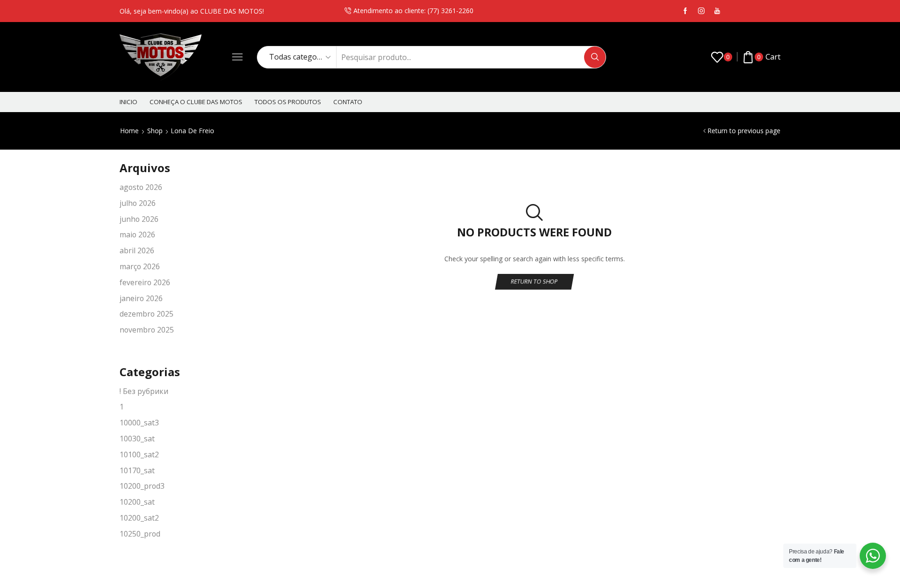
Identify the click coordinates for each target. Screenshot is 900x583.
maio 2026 (137, 234)
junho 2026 (139, 219)
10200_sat (137, 502)
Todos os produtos (288, 102)
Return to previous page (743, 130)
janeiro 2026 (141, 298)
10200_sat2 (139, 518)
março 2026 (140, 266)
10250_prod (140, 534)
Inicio (128, 102)
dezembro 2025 (146, 314)
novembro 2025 (147, 330)
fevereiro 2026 (145, 282)
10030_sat (137, 438)
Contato (347, 102)
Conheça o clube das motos (196, 102)
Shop (155, 130)
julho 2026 (138, 203)
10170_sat (137, 470)
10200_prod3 (142, 486)
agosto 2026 (141, 187)
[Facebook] (685, 11)
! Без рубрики (144, 391)
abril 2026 (137, 250)
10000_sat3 (139, 422)
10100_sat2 (139, 454)
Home (129, 130)
